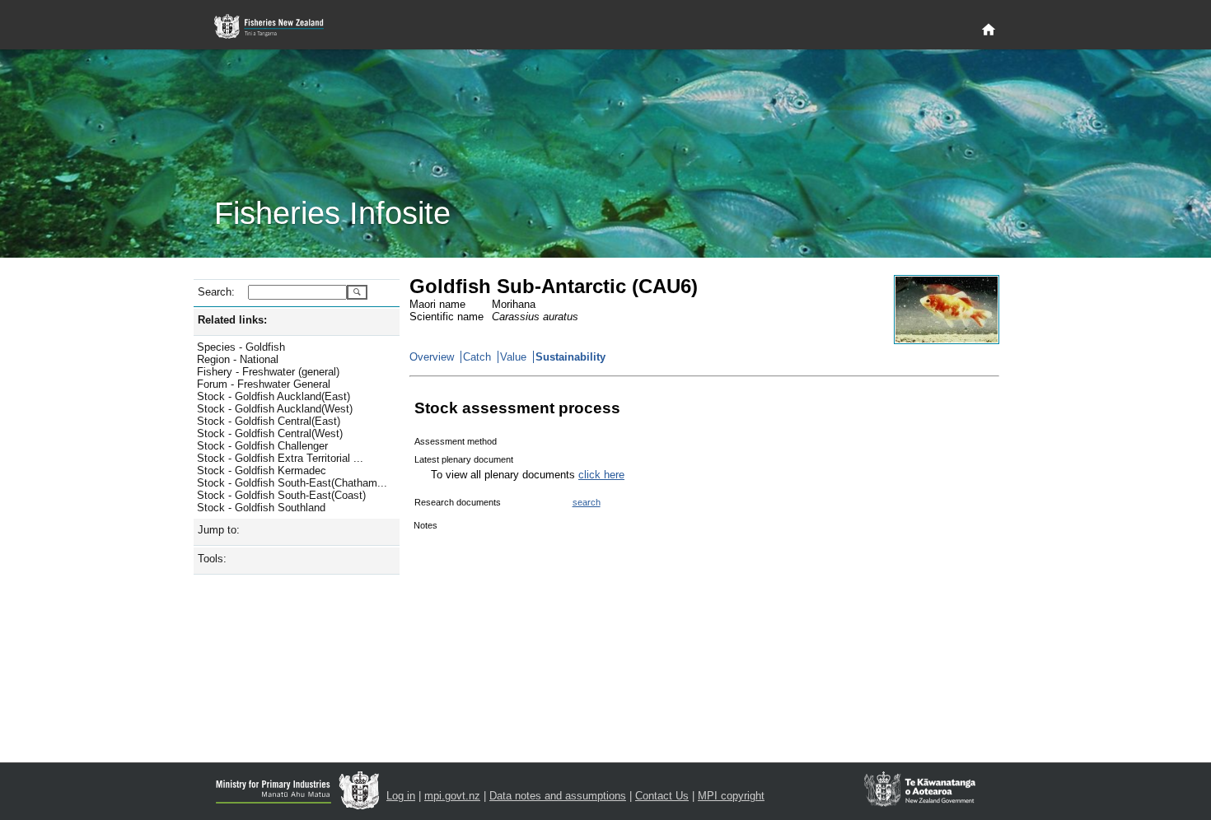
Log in (400, 796)
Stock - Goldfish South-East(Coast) (281, 495)
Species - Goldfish (241, 347)
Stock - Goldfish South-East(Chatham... (292, 483)
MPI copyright (731, 796)
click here (601, 474)
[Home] (988, 30)
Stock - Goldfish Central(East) (268, 421)
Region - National (237, 359)
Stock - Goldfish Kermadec (261, 470)
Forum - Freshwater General (263, 384)
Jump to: (219, 530)
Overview (431, 357)
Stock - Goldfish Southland (261, 507)
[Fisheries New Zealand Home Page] (278, 26)
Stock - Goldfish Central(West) (270, 433)
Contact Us (662, 796)
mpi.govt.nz (452, 796)
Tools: (212, 558)
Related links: (232, 320)
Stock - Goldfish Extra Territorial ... (280, 458)
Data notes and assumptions (557, 796)
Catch (477, 357)
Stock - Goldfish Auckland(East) (273, 396)
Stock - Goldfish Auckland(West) (275, 409)
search (587, 502)
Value (513, 357)
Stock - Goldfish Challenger (262, 446)
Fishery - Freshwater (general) (268, 372)
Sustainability (570, 357)
